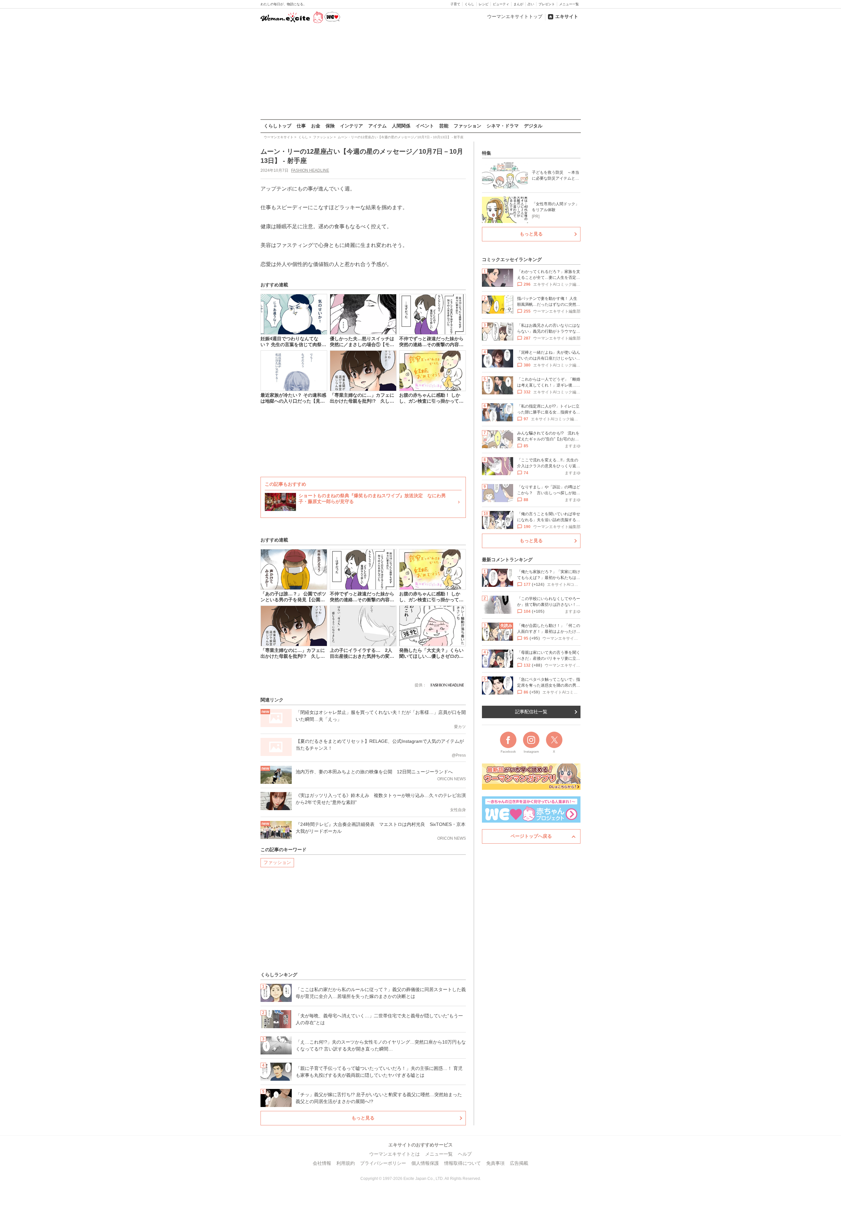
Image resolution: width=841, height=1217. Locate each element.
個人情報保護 (425, 1163)
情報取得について (462, 1163)
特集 (486, 153)
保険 (330, 125)
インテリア (351, 125)
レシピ (484, 4)
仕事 (301, 125)
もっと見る (363, 1117)
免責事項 (495, 1163)
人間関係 (401, 125)
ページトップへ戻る (531, 836)
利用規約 (345, 1163)
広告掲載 (519, 1163)
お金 (315, 125)
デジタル (533, 125)
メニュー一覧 (569, 4)
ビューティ (501, 4)
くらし (469, 4)
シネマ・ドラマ (503, 125)
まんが (518, 4)
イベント (425, 125)
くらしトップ (277, 125)
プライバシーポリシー (383, 1163)
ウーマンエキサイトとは (394, 1154)
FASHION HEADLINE (310, 170)
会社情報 (322, 1163)
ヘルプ (465, 1154)
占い (531, 4)
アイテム (377, 125)
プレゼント (546, 4)
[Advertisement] (420, 72)
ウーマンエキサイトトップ (514, 16)
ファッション (467, 125)
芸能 (443, 125)
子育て (455, 4)
